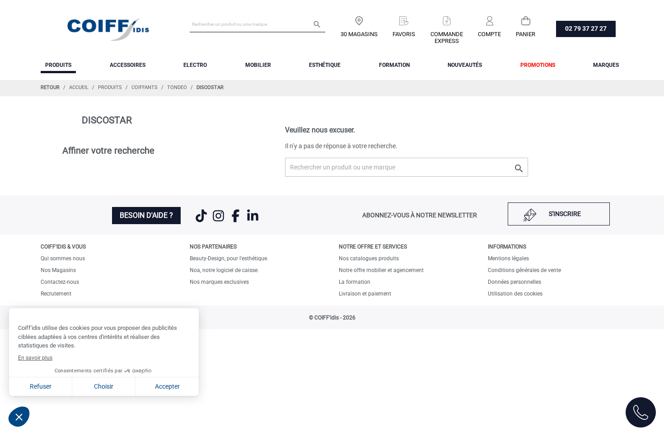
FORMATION (394, 65)
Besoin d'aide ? (146, 215)
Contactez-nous (60, 282)
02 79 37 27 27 (586, 28)
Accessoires (127, 65)
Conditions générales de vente (524, 270)
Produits (58, 65)
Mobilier (258, 65)
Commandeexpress (446, 37)
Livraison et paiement (365, 294)
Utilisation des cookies (515, 294)
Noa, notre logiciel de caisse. (224, 270)
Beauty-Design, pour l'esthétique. (229, 258)
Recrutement (56, 294)
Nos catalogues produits (369, 258)
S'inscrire (565, 213)
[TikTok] (201, 221)
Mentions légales (508, 258)
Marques (606, 65)
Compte (489, 34)
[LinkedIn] (253, 221)
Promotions (537, 65)
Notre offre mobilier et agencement (381, 270)
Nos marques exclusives (219, 282)
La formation (354, 282)
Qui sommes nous (63, 258)
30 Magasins (359, 34)
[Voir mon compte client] (489, 17)
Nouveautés (465, 65)
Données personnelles (514, 282)
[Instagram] (219, 221)
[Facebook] (236, 221)
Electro (195, 65)
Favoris (404, 34)
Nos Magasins (58, 270)
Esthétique (325, 65)
